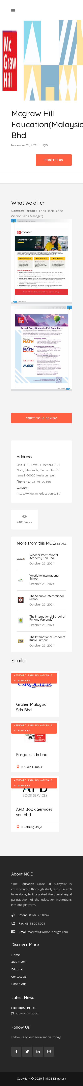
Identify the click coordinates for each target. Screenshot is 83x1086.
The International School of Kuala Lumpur (47, 638)
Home (15, 955)
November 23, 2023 (24, 145)
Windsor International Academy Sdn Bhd (43, 556)
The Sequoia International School (46, 597)
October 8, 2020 (26, 1013)
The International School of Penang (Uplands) (47, 618)
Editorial (17, 969)
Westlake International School (44, 577)
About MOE (19, 962)
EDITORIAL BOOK (23, 1008)
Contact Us (19, 976)
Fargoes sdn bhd (31, 754)
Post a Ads (18, 984)
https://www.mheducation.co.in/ (39, 493)
